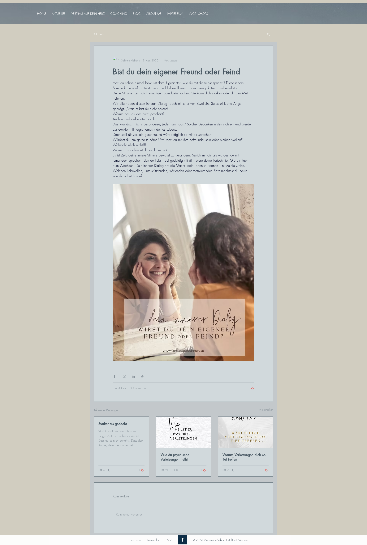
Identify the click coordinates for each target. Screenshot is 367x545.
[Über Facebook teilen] (114, 376)
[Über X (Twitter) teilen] (124, 376)
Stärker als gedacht (112, 423)
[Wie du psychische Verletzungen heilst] (183, 432)
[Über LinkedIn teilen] (133, 376)
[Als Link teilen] (143, 376)
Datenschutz (154, 540)
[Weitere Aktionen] (252, 60)
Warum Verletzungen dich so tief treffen (244, 457)
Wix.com (242, 540)
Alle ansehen (266, 409)
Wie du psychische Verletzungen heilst (175, 457)
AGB (169, 540)
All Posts (99, 34)
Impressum (135, 540)
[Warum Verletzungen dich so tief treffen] (245, 432)
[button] (268, 34)
